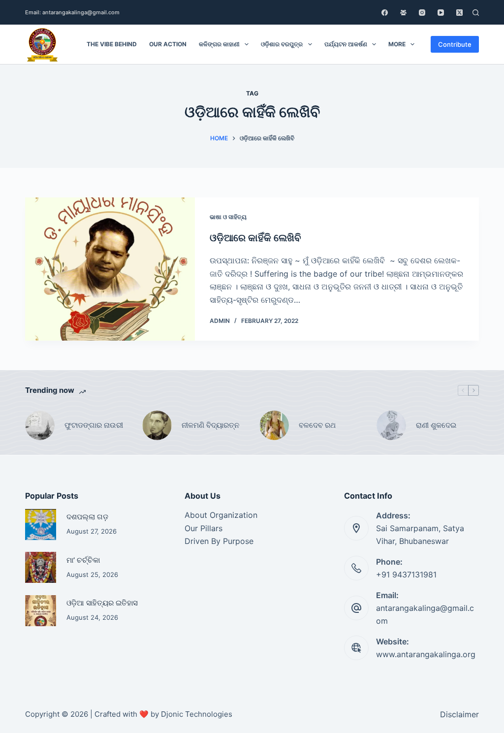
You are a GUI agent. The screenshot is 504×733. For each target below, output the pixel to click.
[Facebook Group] (403, 12)
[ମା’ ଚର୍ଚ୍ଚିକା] (40, 567)
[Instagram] (422, 12)
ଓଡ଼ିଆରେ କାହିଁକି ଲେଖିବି (255, 238)
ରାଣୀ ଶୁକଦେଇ (437, 425)
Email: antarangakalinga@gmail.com (72, 12)
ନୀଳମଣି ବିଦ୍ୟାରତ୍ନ (210, 425)
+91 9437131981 (406, 574)
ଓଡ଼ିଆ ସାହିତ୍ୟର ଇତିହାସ (102, 603)
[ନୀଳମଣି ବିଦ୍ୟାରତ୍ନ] (157, 425)
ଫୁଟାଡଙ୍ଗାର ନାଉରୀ (93, 425)
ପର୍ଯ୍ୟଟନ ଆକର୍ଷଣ (345, 44)
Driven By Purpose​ (219, 541)
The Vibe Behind (112, 44)
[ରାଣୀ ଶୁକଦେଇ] (391, 425)
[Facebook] (384, 12)
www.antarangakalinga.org (425, 654)
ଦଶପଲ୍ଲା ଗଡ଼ (87, 516)
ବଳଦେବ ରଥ (317, 425)
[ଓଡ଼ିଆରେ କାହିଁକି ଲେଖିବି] (110, 269)
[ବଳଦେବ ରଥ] (274, 425)
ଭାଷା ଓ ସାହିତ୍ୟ (228, 217)
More (397, 44)
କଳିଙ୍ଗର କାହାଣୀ (219, 44)
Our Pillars (203, 528)
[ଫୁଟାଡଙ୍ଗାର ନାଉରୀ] (40, 425)
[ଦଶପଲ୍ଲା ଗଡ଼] (40, 524)
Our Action (168, 44)
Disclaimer (459, 714)
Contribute (455, 44)
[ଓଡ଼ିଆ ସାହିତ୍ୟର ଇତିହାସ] (40, 610)
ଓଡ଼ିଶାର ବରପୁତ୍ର (282, 44)
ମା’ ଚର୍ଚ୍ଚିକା (83, 560)
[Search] (475, 12)
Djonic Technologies (196, 714)
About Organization (221, 515)
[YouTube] (441, 12)
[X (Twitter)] (459, 12)
